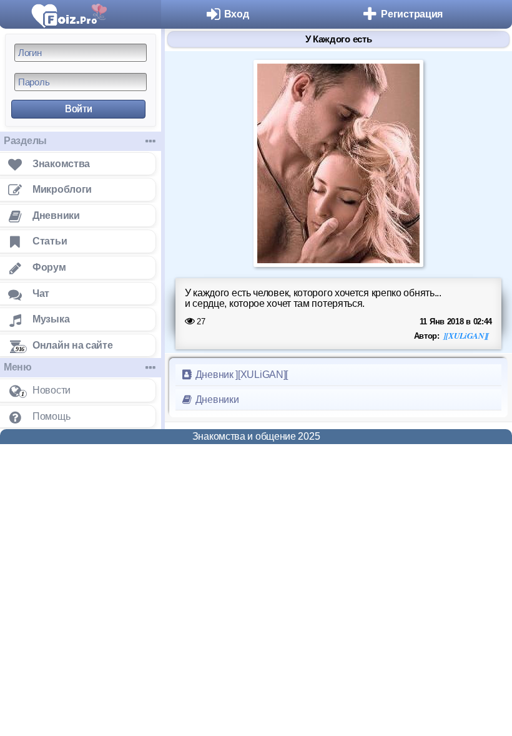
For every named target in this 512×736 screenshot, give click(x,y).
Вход (236, 14)
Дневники (216, 399)
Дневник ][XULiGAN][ (240, 374)
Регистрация (412, 14)
